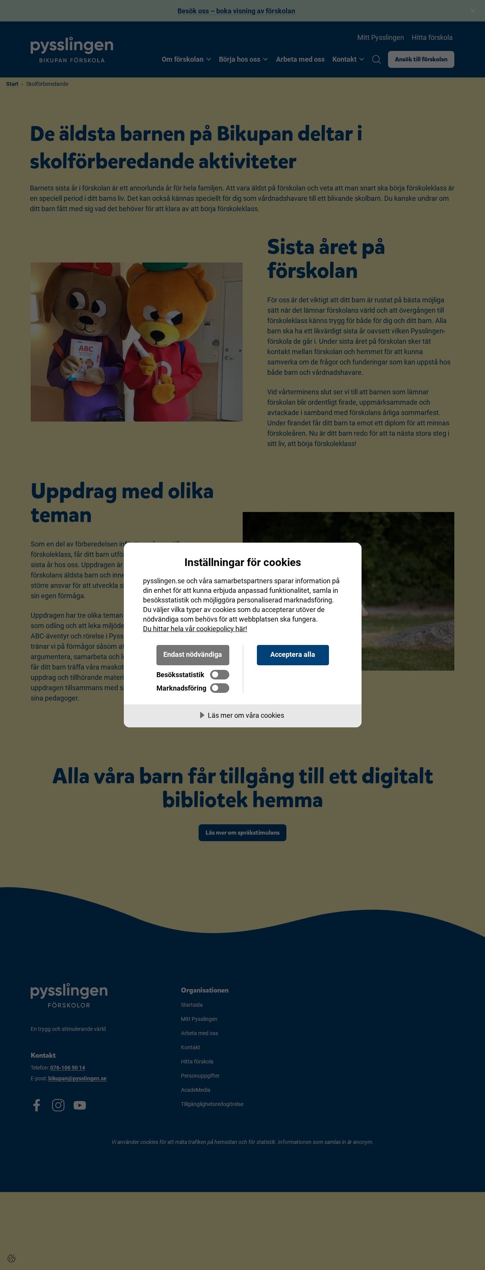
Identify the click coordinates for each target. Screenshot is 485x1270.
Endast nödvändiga (192, 654)
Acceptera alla (292, 654)
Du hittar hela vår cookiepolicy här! (195, 629)
